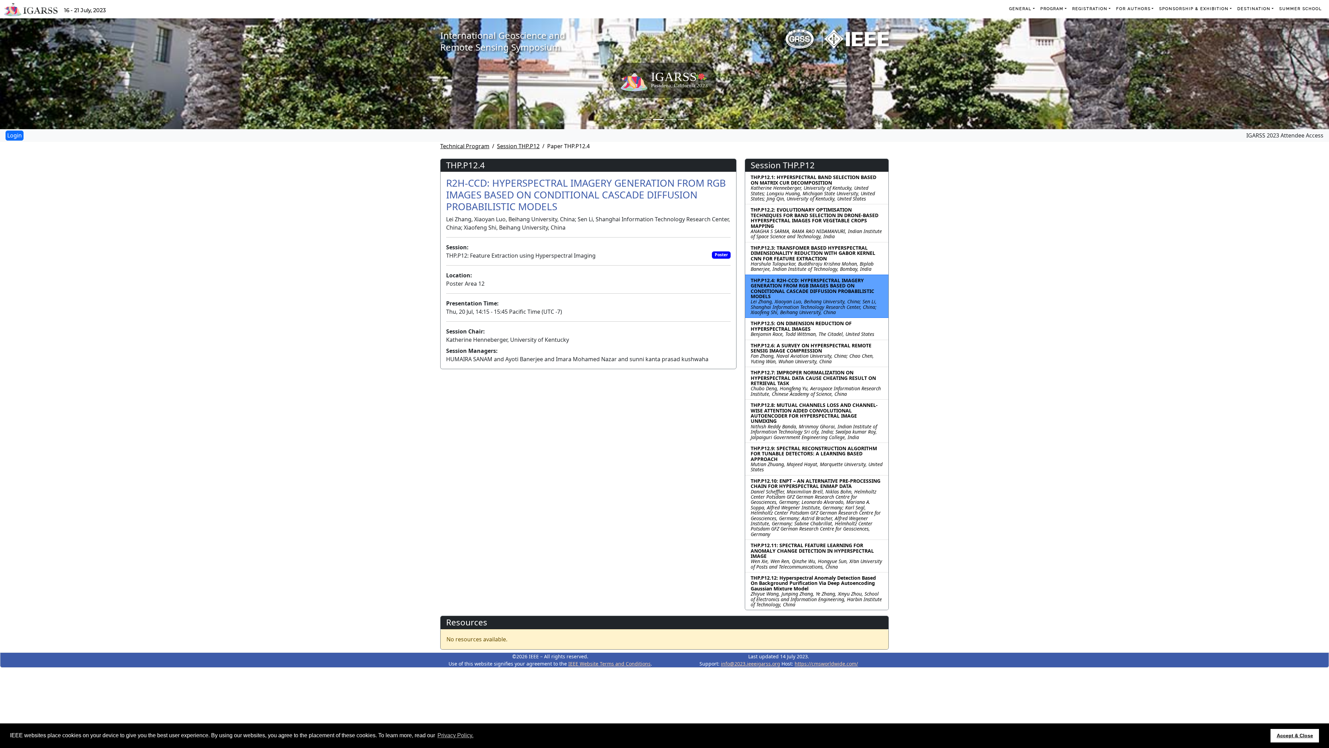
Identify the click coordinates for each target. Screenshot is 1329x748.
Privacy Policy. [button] (455, 735)
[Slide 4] (683, 120)
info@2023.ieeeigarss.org (750, 663)
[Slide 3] (671, 120)
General (1020, 9)
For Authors (1133, 9)
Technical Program (464, 146)
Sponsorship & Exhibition (1194, 9)
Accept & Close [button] (1295, 735)
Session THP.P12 (518, 146)
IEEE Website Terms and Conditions (609, 663)
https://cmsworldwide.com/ (826, 663)
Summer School (1300, 9)
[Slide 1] (646, 120)
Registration (1090, 9)
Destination (1254, 9)
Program (1052, 9)
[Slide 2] (658, 120)
